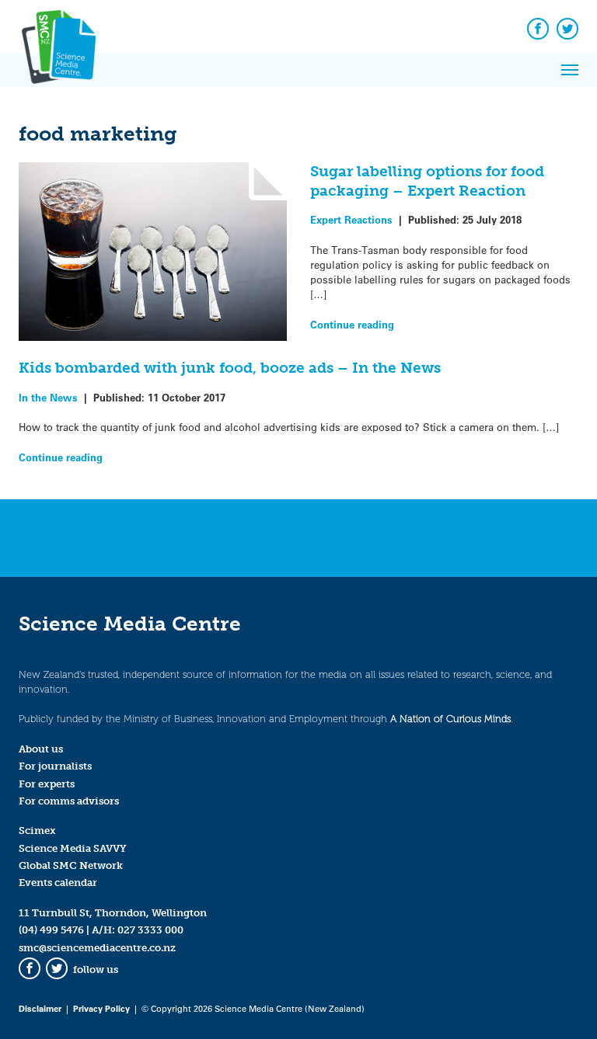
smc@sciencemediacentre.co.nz (97, 948)
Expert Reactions (351, 219)
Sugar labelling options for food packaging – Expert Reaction (427, 181)
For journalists (55, 766)
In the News (48, 397)
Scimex (37, 830)
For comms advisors (69, 801)
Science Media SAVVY (73, 848)
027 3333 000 (150, 930)
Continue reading (352, 324)
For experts (47, 784)
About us (41, 749)
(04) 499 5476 (51, 930)
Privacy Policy (101, 1008)
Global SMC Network (71, 865)
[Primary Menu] (569, 69)
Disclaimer (40, 1008)
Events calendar (58, 882)
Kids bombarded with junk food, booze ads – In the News (230, 368)
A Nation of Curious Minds (450, 719)
